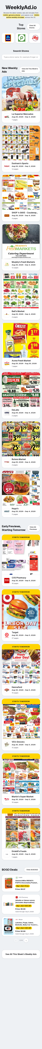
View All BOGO (32, 870)
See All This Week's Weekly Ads (21, 954)
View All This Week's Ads (30, 70)
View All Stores (32, 26)
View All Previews (33, 528)
